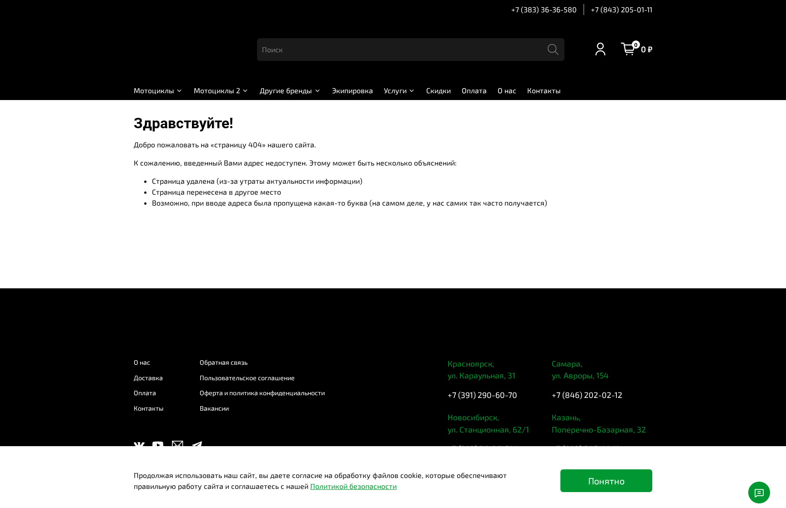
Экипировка (352, 90)
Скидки (438, 90)
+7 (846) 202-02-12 (587, 395)
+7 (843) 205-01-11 (621, 9)
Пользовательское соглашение (247, 378)
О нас (507, 90)
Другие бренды (286, 90)
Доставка (148, 378)
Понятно (606, 480)
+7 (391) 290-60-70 (482, 395)
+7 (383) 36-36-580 (544, 9)
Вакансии (214, 408)
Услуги (395, 90)
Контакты (544, 90)
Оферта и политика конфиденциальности (262, 393)
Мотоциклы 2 (217, 90)
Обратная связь (223, 362)
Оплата (474, 90)
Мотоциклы (154, 90)
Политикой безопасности (353, 486)
